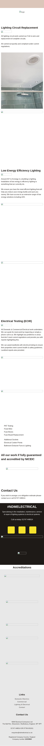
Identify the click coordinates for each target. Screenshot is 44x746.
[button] (22, 21)
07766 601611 (28, 728)
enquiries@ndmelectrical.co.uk (22, 732)
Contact (22, 707)
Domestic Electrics (22, 699)
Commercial (22, 702)
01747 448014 (19, 498)
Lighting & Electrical (22, 704)
